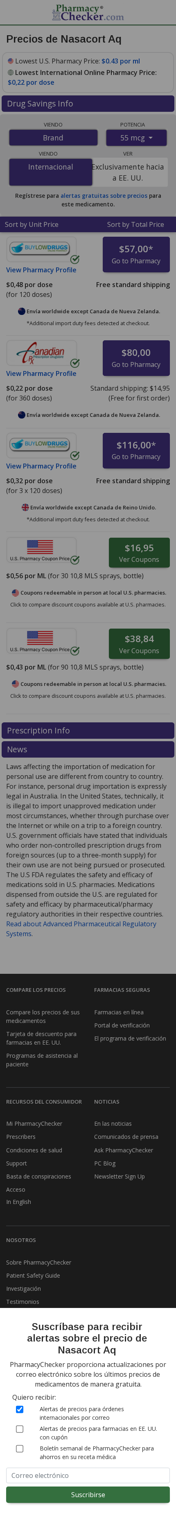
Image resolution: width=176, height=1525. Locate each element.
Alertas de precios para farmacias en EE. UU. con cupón (98, 1433)
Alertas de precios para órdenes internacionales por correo (82, 1413)
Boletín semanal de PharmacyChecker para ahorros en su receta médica (97, 1452)
